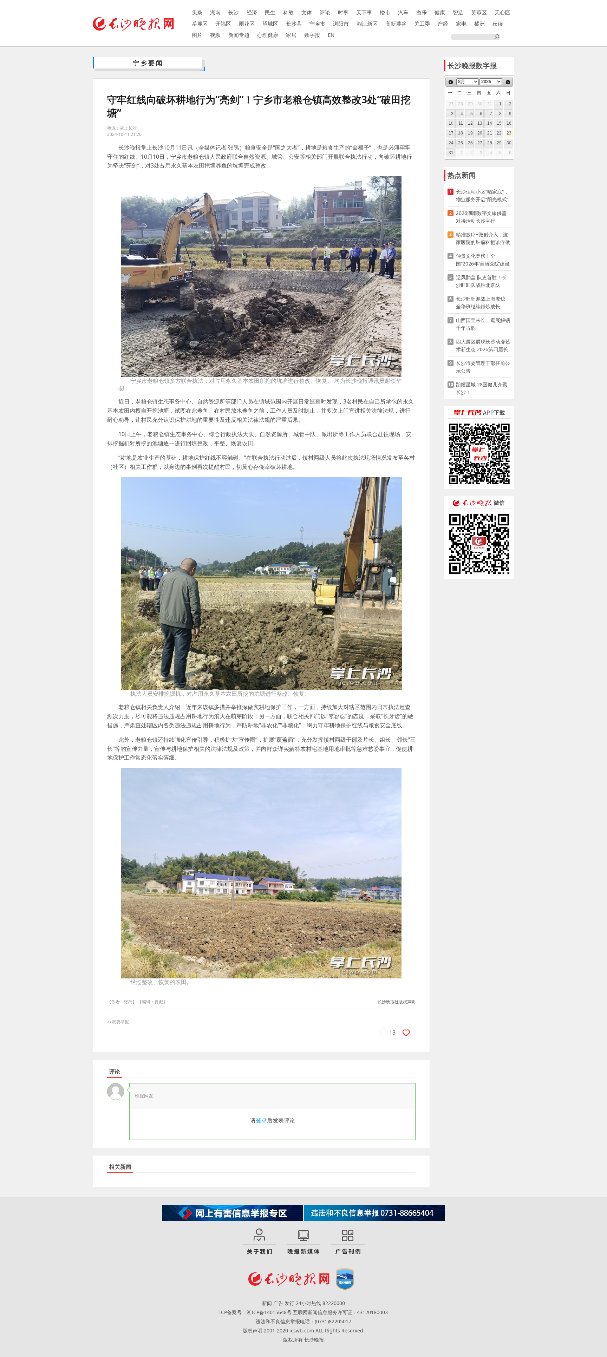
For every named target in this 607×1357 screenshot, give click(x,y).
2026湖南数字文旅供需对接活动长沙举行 (481, 217)
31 (451, 152)
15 (499, 123)
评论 (325, 12)
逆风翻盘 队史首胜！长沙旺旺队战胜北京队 (481, 281)
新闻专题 (238, 34)
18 (460, 133)
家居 (291, 34)
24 (451, 142)
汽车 (403, 12)
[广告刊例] (348, 1242)
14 (489, 123)
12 (470, 123)
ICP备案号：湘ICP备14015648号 (255, 1312)
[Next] (508, 82)
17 (451, 133)
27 (479, 142)
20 (479, 133)
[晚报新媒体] (303, 1242)
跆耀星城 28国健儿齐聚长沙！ (481, 388)
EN (331, 34)
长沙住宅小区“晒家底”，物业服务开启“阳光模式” (482, 195)
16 (509, 123)
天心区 (502, 12)
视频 (215, 34)
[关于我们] (259, 1242)
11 (460, 123)
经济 (252, 12)
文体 (306, 12)
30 (509, 142)
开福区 (223, 23)
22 (499, 133)
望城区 (270, 23)
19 (470, 133)
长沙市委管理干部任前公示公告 (483, 367)
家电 (461, 23)
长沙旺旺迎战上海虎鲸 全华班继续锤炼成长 (483, 302)
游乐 (421, 12)
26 (470, 142)
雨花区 (247, 23)
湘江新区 (367, 23)
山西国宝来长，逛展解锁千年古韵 (483, 324)
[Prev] (450, 82)
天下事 (364, 12)
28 (489, 142)
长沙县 (294, 23)
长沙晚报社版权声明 (397, 1002)
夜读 (497, 23)
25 (460, 142)
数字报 (312, 34)
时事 (343, 12)
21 (489, 133)
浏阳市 (341, 23)
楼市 (385, 12)
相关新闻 (120, 1167)
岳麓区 (200, 23)
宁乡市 (317, 23)
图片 (197, 34)
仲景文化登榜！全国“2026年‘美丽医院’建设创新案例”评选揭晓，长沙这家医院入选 (483, 260)
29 (499, 142)
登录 (261, 1120)
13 (479, 123)
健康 (440, 12)
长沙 (233, 12)
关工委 (422, 23)
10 (451, 123)
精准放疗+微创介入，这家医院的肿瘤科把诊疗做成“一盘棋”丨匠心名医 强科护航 (483, 238)
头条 (197, 12)
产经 (443, 23)
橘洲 (479, 23)
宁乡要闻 (148, 63)
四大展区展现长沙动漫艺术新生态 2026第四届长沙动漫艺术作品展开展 (483, 345)
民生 (270, 12)
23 (509, 133)
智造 (458, 12)
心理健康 (267, 34)
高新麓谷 (395, 23)
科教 (288, 12)
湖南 (215, 12)
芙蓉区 (479, 12)
